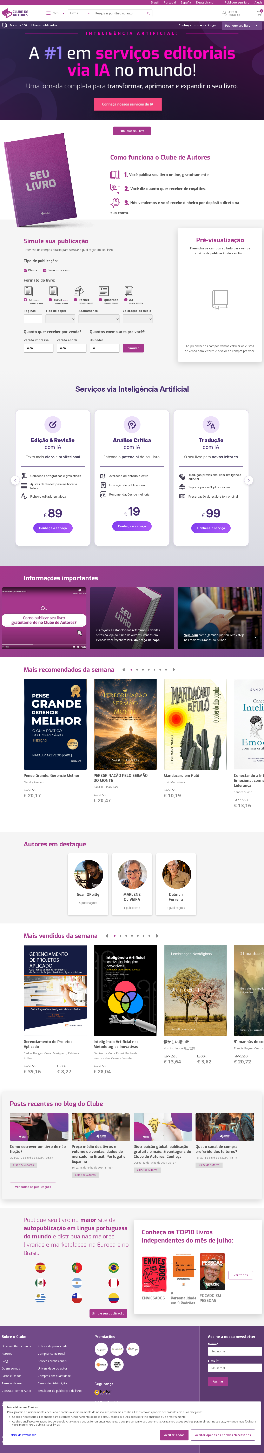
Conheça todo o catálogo (197, 25)
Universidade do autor (52, 1368)
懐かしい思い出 (177, 1041)
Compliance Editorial (51, 1354)
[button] (15, 480)
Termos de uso (12, 1383)
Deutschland (204, 2)
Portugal (170, 2)
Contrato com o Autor (16, 1391)
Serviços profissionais (52, 1361)
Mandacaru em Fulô (181, 775)
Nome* (213, 1344)
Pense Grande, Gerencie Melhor (52, 775)
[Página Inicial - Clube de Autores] (15, 14)
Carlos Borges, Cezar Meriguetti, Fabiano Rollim (51, 1055)
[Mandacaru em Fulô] (195, 724)
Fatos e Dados (11, 1376)
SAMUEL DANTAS (106, 787)
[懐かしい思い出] (195, 990)
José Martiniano (174, 782)
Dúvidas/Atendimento (16, 1346)
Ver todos (241, 1275)
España (186, 2)
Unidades (97, 340)
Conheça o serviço (53, 526)
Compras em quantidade (54, 1376)
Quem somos (11, 1368)
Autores (7, 1354)
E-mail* (213, 1360)
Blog (5, 1361)
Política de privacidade (52, 1346)
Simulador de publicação (60, 1391)
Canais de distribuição (52, 1383)
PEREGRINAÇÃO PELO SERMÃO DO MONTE (121, 778)
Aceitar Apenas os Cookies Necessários (223, 1435)
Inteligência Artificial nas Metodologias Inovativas (116, 1044)
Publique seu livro (237, 2)
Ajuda (258, 2)
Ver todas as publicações (33, 1187)
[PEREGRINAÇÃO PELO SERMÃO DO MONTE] (125, 724)
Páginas (30, 311)
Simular (133, 348)
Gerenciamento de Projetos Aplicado (48, 1044)
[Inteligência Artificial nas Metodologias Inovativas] (125, 990)
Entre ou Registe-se (234, 13)
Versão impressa (36, 340)
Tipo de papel (56, 311)
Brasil (155, 2)
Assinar (218, 1381)
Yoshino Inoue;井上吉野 (179, 1048)
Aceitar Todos (174, 1435)
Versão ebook (67, 340)
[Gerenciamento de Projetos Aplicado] (55, 990)
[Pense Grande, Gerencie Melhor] (55, 724)
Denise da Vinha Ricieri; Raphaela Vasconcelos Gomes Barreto (116, 1055)
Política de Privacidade (22, 1435)
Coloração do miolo (137, 311)
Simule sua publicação (108, 1313)
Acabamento (88, 311)
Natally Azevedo (34, 782)
